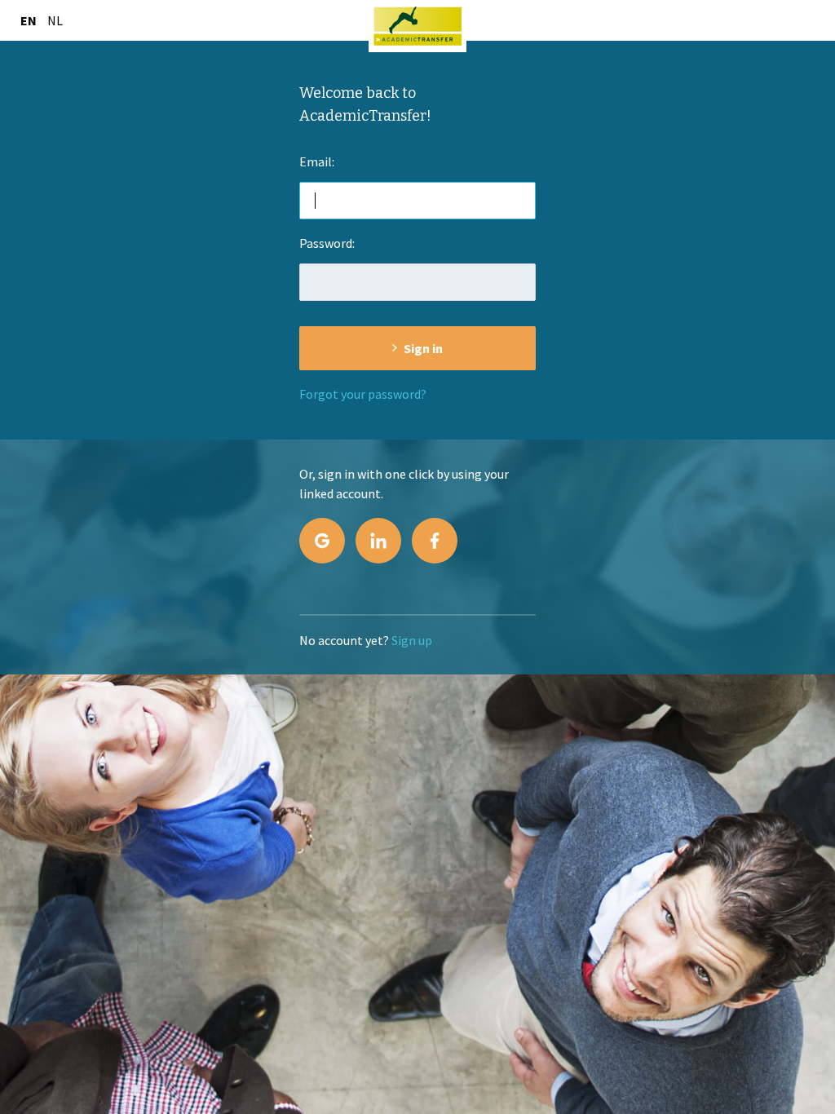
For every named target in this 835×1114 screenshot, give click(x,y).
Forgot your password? (362, 394)
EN (28, 20)
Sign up (411, 640)
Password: (327, 243)
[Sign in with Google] (322, 541)
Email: (316, 161)
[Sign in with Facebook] (434, 541)
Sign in (423, 348)
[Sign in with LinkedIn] (378, 541)
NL (55, 20)
